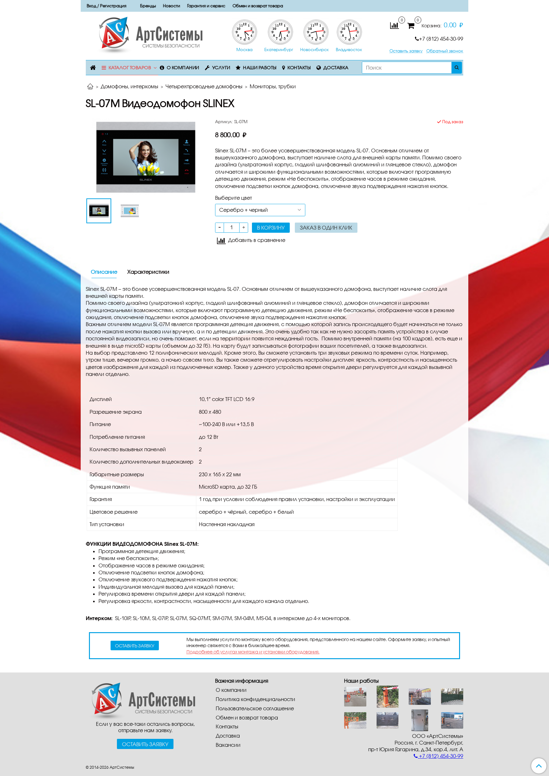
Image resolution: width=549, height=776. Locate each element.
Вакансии (228, 745)
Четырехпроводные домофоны (204, 86)
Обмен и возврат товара (258, 5)
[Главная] (90, 87)
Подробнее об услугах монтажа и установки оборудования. (253, 651)
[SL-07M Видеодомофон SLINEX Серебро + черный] (145, 156)
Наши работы (260, 67)
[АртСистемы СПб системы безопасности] (140, 700)
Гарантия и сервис (206, 5)
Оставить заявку (406, 51)
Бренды (148, 5)
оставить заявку (134, 645)
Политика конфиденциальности (255, 699)
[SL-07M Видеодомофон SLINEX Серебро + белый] (130, 211)
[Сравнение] (394, 25)
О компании (183, 67)
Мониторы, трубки (273, 86)
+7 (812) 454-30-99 (441, 39)
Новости (171, 5)
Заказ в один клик (326, 227)
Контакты (299, 67)
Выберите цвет (233, 198)
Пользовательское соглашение (255, 708)
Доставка (336, 67)
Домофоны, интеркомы (129, 86)
